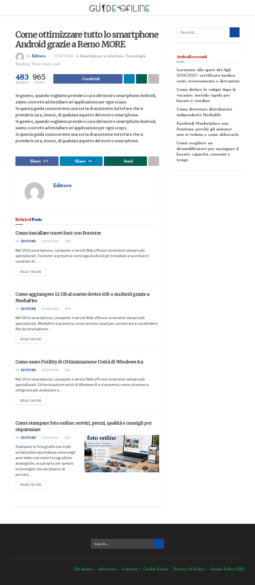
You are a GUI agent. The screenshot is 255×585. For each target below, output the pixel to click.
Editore (39, 56)
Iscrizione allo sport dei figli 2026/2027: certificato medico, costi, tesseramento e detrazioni (208, 75)
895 (67, 309)
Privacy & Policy (189, 569)
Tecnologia (135, 56)
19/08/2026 (50, 241)
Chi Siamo (83, 569)
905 (67, 241)
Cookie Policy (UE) (227, 569)
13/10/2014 (63, 56)
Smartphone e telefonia (101, 56)
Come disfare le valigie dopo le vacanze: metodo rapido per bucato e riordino (206, 95)
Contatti (130, 569)
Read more (31, 272)
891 (67, 370)
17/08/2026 (50, 437)
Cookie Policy (155, 569)
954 (67, 437)
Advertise (107, 569)
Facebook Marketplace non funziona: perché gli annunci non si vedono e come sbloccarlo (208, 129)
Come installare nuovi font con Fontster (58, 233)
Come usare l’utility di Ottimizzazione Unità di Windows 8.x (79, 362)
